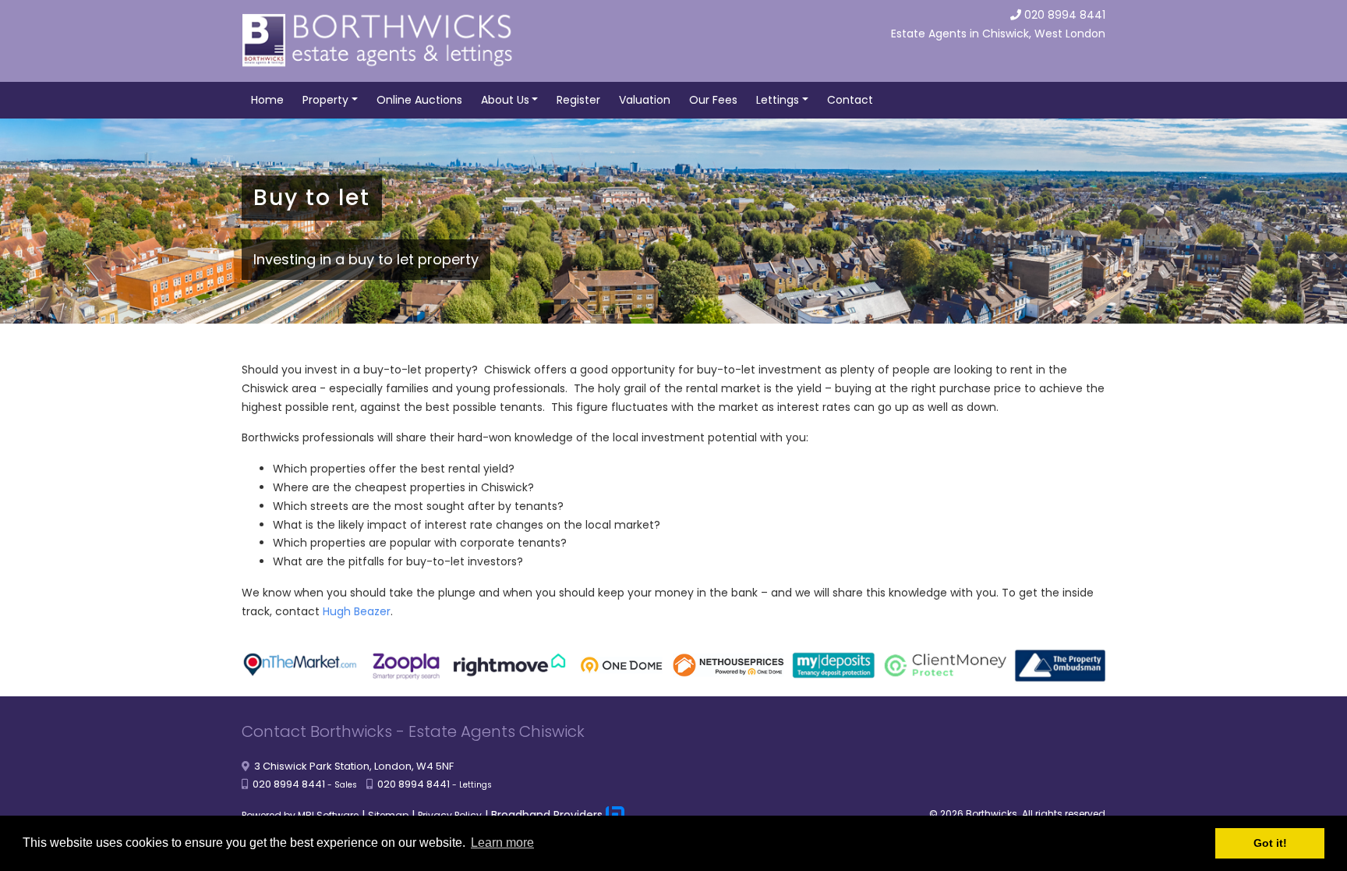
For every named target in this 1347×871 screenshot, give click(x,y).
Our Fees (713, 100)
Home (267, 100)
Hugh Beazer (357, 611)
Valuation (644, 100)
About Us (505, 100)
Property (325, 100)
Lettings (777, 100)
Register (578, 100)
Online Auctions (419, 100)
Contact (850, 100)
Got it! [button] (1270, 843)
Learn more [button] (502, 842)
